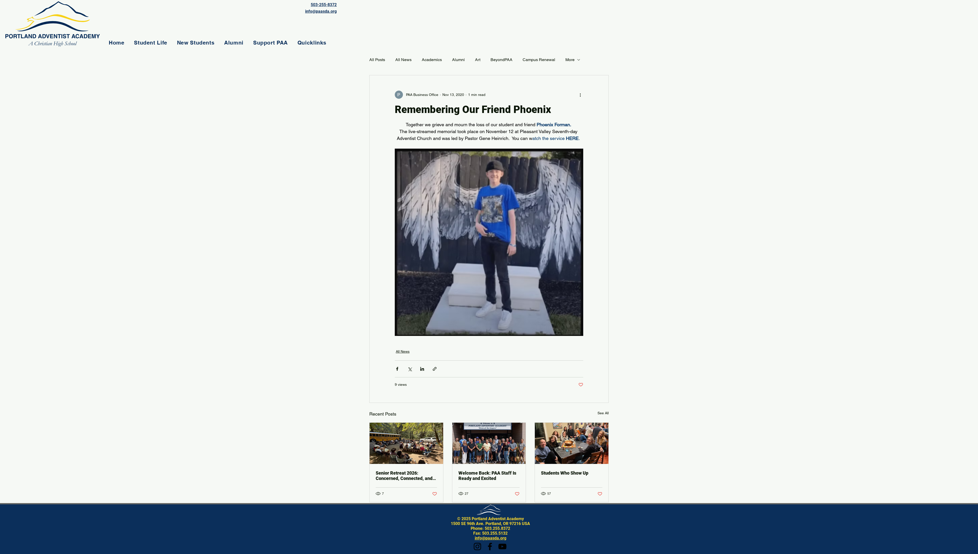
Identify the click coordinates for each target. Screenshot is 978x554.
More (570, 59)
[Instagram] (477, 546)
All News (403, 59)
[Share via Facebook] (397, 368)
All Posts (377, 59)
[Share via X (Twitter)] (409, 368)
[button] (150, 42)
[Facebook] (490, 546)
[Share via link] (434, 368)
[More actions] (580, 95)
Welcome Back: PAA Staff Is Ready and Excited (487, 475)
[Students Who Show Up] (571, 443)
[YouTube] (502, 546)
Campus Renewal (539, 59)
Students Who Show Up (564, 473)
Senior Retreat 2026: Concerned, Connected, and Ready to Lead (404, 475)
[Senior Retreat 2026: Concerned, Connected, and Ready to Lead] (406, 443)
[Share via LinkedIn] (422, 368)
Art (477, 59)
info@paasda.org (490, 538)
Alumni (458, 59)
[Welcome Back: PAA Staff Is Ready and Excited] (489, 443)
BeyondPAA (501, 59)
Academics (432, 59)
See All (603, 413)
